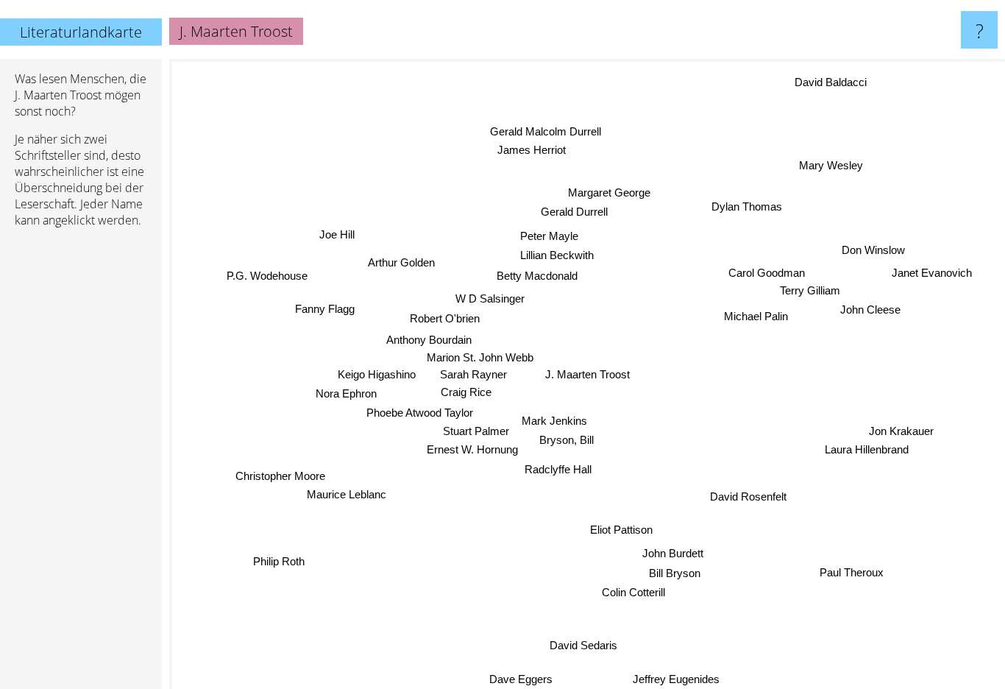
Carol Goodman (766, 267)
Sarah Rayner (474, 370)
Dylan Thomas (749, 208)
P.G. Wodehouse (257, 293)
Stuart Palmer (473, 429)
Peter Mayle (551, 233)
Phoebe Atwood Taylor (416, 412)
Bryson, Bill (566, 439)
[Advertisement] (81, 464)
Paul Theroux (850, 575)
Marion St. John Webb (472, 354)
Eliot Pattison (624, 530)
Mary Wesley (834, 168)
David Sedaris (585, 646)
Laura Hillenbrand (865, 457)
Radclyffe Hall (552, 466)
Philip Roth (284, 573)
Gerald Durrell (575, 211)
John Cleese (867, 304)
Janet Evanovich (934, 277)
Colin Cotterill (635, 593)
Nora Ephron (345, 393)
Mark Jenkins (552, 419)
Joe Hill (335, 224)
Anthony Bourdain (430, 335)
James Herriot (534, 147)
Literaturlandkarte (81, 32)
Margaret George (614, 192)
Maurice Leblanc (354, 501)
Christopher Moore (282, 482)
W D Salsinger (491, 293)
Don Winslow (880, 256)
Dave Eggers (523, 679)
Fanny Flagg (325, 312)
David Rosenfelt (745, 496)
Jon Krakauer (902, 439)
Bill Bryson (673, 574)
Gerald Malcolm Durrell (544, 128)
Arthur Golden (394, 268)
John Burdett (675, 554)
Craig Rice (462, 388)
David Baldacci (834, 84)
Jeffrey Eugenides (678, 679)
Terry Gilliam (806, 285)
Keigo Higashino (381, 373)
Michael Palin (755, 314)
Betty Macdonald (538, 273)
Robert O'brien (445, 314)
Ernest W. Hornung (473, 447)
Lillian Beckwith (557, 253)
